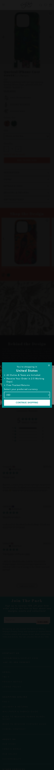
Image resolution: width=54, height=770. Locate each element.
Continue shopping (27, 402)
